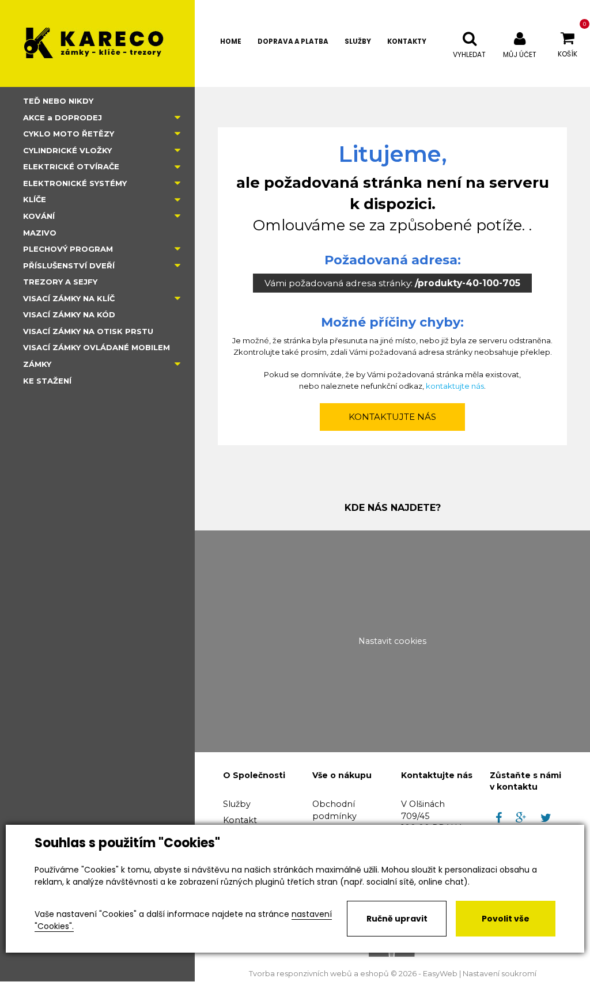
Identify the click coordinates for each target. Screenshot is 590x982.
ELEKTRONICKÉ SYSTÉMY (75, 183)
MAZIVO (39, 232)
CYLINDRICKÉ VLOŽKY (67, 150)
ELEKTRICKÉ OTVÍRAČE (71, 166)
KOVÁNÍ (39, 216)
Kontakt (240, 820)
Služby (237, 804)
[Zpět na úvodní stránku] (97, 43)
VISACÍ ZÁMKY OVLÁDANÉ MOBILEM (96, 347)
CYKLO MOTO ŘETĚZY (68, 133)
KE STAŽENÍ (47, 380)
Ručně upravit (397, 918)
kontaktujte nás (455, 385)
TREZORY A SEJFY (60, 281)
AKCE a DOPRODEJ (62, 117)
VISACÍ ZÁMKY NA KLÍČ (69, 298)
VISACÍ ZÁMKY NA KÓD (69, 314)
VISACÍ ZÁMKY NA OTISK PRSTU (88, 331)
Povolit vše (506, 918)
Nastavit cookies (392, 641)
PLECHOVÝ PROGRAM (68, 248)
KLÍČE (34, 199)
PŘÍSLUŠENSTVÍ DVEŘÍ (69, 265)
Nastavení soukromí (499, 973)
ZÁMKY (37, 364)
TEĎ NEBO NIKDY (58, 100)
